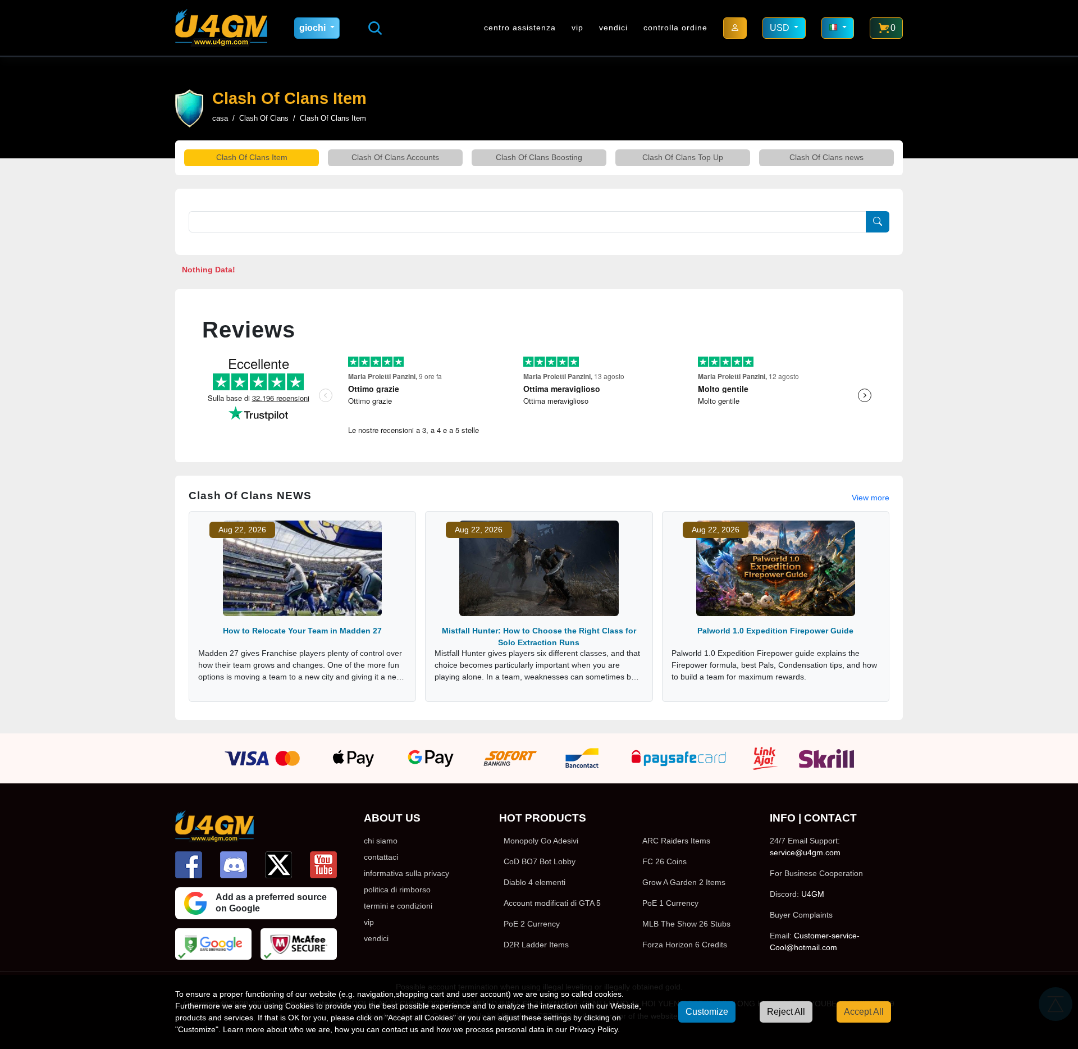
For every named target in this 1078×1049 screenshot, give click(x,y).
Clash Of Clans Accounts (395, 157)
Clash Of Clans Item (251, 157)
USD (781, 28)
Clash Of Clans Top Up (682, 157)
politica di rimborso (397, 889)
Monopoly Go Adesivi (541, 840)
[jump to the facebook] (188, 864)
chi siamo (381, 840)
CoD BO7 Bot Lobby (539, 861)
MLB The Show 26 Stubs (686, 923)
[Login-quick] (735, 28)
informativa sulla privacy (406, 873)
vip (577, 27)
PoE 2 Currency (532, 923)
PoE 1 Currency (670, 903)
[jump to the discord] (233, 864)
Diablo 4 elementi (534, 882)
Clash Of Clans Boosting (539, 157)
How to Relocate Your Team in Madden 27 (302, 630)
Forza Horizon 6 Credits (684, 944)
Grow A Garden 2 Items (683, 882)
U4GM (812, 894)
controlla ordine (675, 27)
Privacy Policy (593, 1029)
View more (870, 497)
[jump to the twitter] (278, 864)
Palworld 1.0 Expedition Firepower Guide (775, 630)
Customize (707, 1011)
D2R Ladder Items (536, 944)
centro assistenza (520, 27)
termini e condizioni (398, 905)
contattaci (381, 856)
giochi (313, 28)
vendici (613, 27)
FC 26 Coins (664, 861)
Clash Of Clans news (826, 157)
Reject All (786, 1011)
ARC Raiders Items (676, 840)
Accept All (864, 1011)
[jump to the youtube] (323, 864)
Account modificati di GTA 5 (552, 903)
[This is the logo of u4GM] (221, 28)
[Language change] (837, 28)
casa (220, 118)
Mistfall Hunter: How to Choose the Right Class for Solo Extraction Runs (539, 636)
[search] (375, 28)
